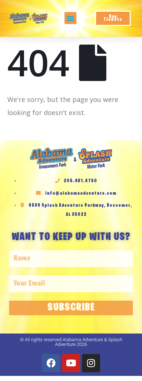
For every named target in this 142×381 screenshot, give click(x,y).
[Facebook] (51, 363)
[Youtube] (71, 363)
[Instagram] (91, 363)
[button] (70, 18)
